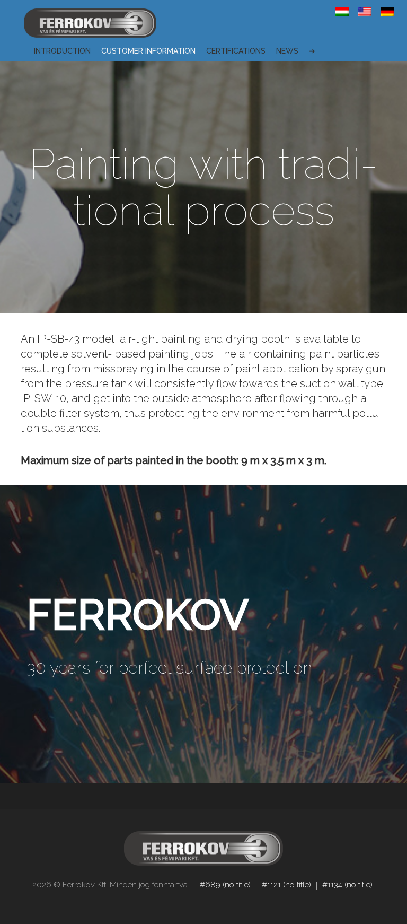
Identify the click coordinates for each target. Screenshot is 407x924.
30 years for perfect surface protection (169, 667)
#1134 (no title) (347, 885)
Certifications (236, 51)
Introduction (62, 51)
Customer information (148, 51)
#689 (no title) (225, 885)
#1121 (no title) (286, 885)
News (287, 51)
